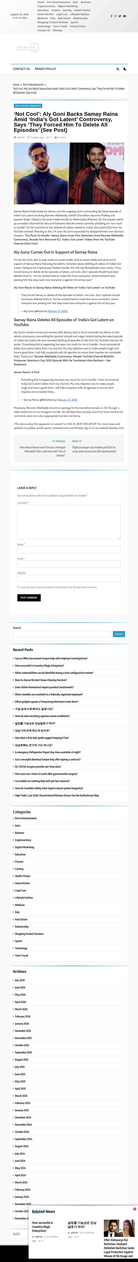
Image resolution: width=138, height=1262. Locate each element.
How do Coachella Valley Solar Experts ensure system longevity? (49, 788)
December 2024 (23, 1117)
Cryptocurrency (46, 6)
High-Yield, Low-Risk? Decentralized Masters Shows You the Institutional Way (57, 795)
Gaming (67, 10)
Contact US (43, 30)
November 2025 (23, 1038)
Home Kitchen (45, 14)
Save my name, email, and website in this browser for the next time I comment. (59, 587)
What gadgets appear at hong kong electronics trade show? (46, 701)
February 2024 (22, 1189)
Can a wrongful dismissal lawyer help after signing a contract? (48, 759)
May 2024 (20, 1168)
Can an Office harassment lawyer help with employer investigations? (51, 658)
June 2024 (20, 1160)
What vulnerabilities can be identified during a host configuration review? (54, 672)
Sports (74, 22)
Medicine (42, 18)
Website (21, 573)
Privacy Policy (78, 26)
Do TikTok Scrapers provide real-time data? (38, 766)
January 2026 (22, 1023)
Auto (75, 2)
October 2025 (22, 1045)
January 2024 (22, 1197)
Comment (23, 503)
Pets (52, 18)
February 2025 (22, 1103)
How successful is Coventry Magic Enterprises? (42, 1227)
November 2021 (23, 1218)
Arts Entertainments (58, 2)
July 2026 (20, 980)
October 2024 (22, 1132)
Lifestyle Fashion (79, 14)
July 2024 (20, 1153)
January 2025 (22, 1110)
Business (86, 2)
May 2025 (20, 1081)
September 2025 (23, 1052)
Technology (44, 26)
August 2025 (21, 1059)
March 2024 (21, 1182)
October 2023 (22, 1211)
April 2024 (20, 1175)
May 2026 (20, 994)
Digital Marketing (68, 6)
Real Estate (64, 18)
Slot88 (16, 1233)
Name (21, 544)
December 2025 (23, 1030)
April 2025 (20, 1088)
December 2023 (23, 1204)
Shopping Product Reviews (52, 22)
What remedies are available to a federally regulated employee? (49, 694)
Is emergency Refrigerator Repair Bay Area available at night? (48, 752)
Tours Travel (60, 26)
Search (17, 628)
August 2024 (22, 1146)
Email (21, 558)
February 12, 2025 (57, 311)
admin (21, 137)
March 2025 (21, 1095)
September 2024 (23, 1139)
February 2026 (22, 1016)
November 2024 (23, 1124)
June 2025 (20, 1074)
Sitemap (57, 30)
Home (40, 2)
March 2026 (21, 1009)
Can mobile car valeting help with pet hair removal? (42, 781)
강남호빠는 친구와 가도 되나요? (34, 745)
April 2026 (20, 1002)
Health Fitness (82, 10)
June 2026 (20, 987)
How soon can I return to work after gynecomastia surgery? (46, 773)
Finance (55, 10)
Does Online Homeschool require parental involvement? (44, 687)
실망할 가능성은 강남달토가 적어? (35, 723)
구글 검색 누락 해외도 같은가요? (34, 708)
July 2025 (20, 1067)
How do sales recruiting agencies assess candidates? (42, 716)
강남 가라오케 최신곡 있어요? (32, 730)
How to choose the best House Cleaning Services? (41, 680)
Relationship (80, 18)
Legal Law (61, 14)
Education (43, 10)
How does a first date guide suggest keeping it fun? (42, 737)
